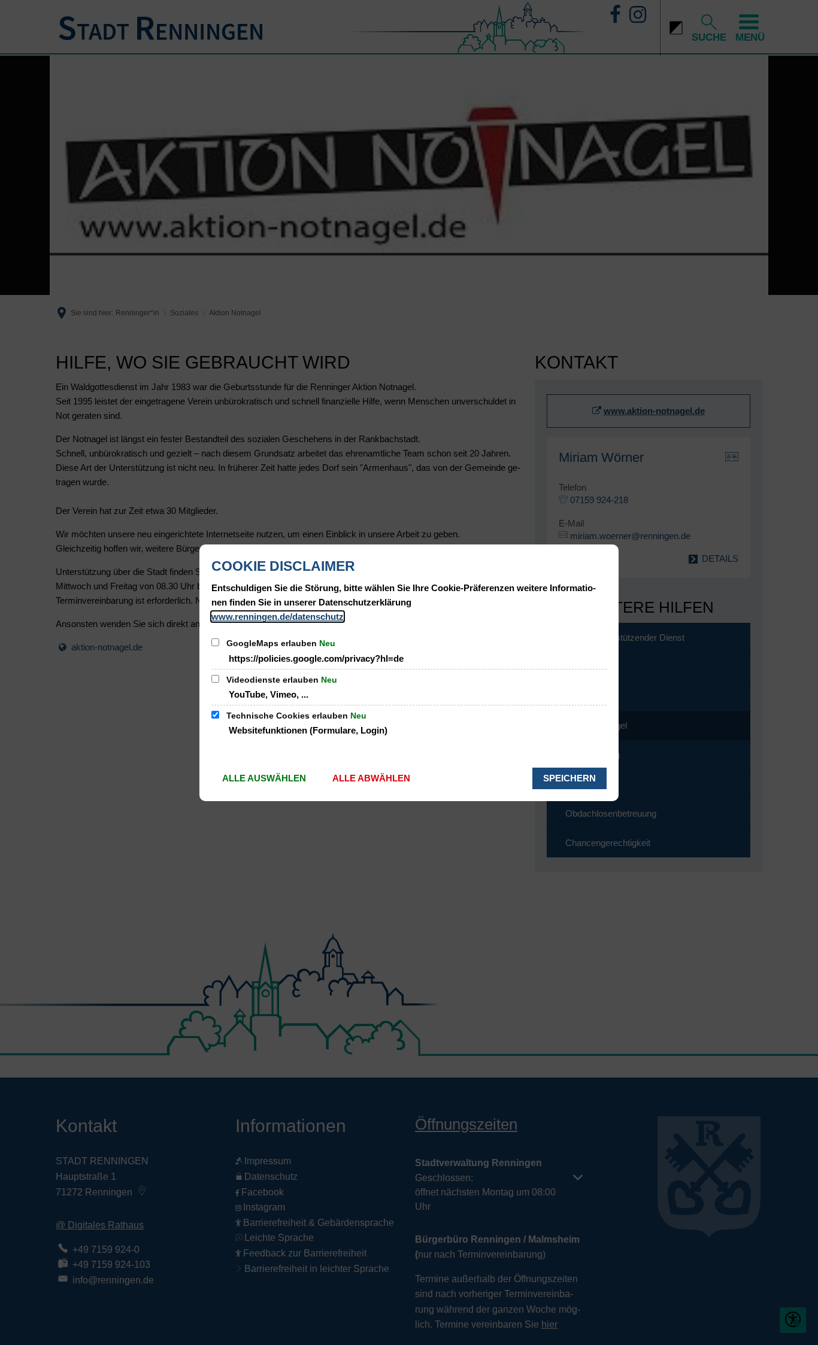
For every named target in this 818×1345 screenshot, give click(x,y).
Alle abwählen (371, 778)
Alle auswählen (264, 778)
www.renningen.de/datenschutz (277, 616)
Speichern (569, 778)
